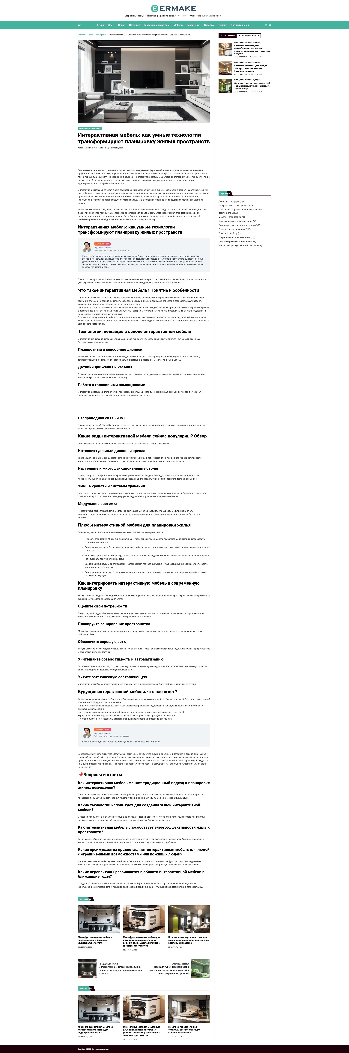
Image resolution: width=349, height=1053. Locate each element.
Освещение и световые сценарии (247, 42)
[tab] (228, 35)
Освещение (193, 25)
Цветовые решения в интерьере (235, 241)
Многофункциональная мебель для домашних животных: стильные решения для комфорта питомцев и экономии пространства (141, 941)
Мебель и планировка (89, 128)
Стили (100, 25)
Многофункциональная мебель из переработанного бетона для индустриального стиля (95, 940)
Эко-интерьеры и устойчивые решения (238, 245)
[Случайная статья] (266, 25)
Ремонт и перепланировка (232, 229)
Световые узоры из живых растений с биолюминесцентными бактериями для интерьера (252, 86)
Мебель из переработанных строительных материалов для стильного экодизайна (184, 1030)
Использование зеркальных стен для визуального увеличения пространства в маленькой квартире (188, 940)
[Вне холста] (79, 25)
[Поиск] (270, 25)
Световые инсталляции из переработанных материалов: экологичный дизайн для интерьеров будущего (252, 49)
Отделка (209, 25)
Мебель (178, 25)
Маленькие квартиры (156, 25)
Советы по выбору (228, 233)
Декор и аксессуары (229, 201)
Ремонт (222, 25)
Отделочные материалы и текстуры (237, 225)
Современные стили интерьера (234, 237)
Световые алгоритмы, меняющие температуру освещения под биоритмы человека (250, 68)
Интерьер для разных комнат (234, 205)
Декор (121, 25)
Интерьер (134, 25)
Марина (87, 148)
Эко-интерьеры (240, 25)
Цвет (111, 25)
